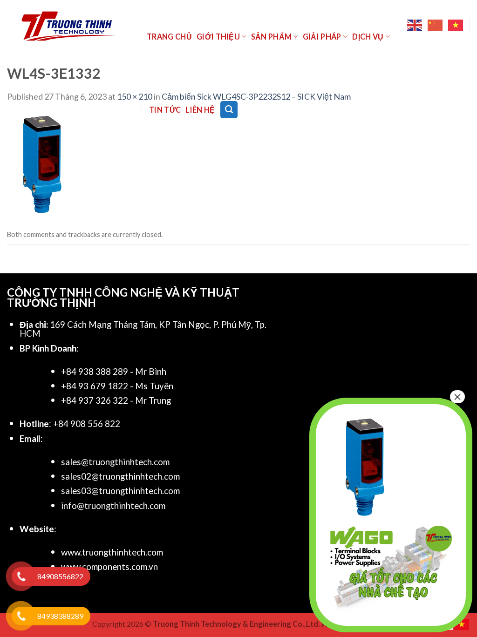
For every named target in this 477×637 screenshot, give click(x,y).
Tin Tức (165, 109)
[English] (415, 25)
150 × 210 (134, 96)
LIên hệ (200, 109)
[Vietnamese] (456, 25)
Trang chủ (169, 36)
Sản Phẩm (271, 36)
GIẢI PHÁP (322, 36)
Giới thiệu (218, 36)
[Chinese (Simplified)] (435, 25)
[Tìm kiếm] (229, 109)
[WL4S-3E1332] (42, 163)
